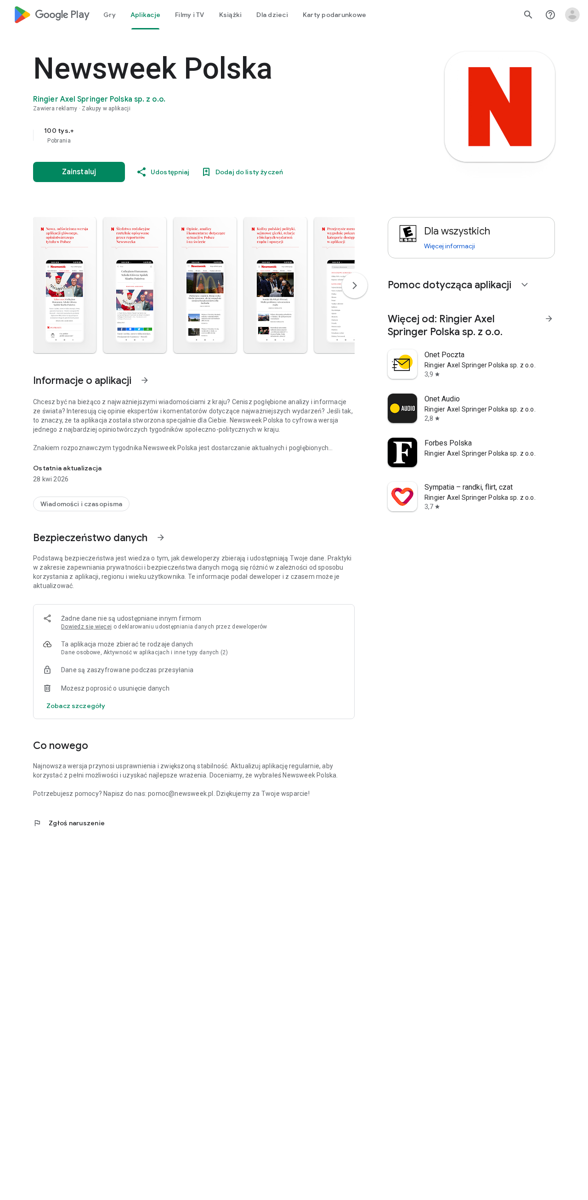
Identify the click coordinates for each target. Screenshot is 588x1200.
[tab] (109, 14)
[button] (64, 285)
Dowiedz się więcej (86, 626)
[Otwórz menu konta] (572, 15)
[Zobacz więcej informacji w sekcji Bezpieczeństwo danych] (161, 537)
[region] (217, 135)
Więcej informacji (449, 246)
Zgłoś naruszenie (69, 823)
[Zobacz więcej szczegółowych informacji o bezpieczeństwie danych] (76, 706)
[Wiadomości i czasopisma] (81, 504)
